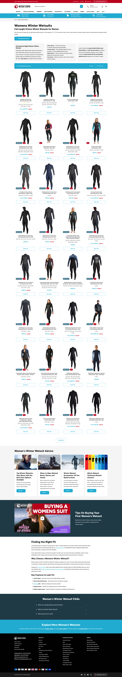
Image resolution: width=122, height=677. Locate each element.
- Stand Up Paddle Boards (44, 656)
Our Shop (40, 642)
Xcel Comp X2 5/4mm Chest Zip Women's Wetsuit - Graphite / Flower (26, 192)
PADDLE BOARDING (48, 11)
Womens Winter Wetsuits (23, 19)
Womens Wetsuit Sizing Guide (93, 646)
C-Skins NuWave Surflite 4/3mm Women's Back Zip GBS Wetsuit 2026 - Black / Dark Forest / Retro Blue (73, 237)
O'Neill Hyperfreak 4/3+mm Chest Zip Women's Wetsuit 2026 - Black (25, 147)
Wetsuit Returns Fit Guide (68, 648)
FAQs (64, 642)
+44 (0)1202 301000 (24, 655)
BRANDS (82, 11)
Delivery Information (67, 644)
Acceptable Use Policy (67, 662)
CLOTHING (75, 11)
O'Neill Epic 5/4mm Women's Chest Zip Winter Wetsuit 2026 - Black (72, 419)
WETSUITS (18, 11)
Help (83, 1)
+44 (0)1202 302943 (26, 653)
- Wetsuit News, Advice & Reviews (45, 650)
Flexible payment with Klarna (68, 652)
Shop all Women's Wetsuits (23, 38)
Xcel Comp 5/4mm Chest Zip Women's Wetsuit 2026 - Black (96, 192)
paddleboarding (48, 569)
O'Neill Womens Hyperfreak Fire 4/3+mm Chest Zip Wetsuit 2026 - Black (73, 374)
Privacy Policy (65, 658)
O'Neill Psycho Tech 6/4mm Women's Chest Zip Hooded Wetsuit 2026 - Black (96, 236)
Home (15, 19)
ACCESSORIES (67, 11)
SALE (103, 11)
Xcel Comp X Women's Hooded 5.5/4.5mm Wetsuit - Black (49, 419)
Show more (61, 440)
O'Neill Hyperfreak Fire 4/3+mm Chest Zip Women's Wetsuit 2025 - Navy (49, 192)
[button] (106, 6)
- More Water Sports (43, 658)
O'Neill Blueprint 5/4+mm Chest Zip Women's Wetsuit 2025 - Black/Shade (25, 328)
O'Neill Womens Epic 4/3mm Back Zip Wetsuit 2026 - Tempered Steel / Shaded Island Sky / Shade (25, 420)
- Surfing (40, 652)
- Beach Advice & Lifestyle (44, 660)
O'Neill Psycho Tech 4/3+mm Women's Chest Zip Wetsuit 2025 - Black (25, 283)
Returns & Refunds (66, 646)
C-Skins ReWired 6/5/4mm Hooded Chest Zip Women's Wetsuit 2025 (96, 328)
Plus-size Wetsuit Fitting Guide (93, 648)
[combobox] (58, 6)
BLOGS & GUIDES (90, 11)
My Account (89, 1)
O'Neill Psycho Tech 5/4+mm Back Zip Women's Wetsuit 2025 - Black (49, 236)
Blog (39, 648)
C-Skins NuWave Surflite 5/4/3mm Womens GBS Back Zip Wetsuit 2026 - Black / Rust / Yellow (49, 283)
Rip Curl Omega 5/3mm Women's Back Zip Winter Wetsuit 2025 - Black (49, 328)
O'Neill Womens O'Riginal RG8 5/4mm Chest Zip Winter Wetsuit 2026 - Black (96, 419)
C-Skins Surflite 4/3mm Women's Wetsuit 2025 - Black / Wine (49, 147)
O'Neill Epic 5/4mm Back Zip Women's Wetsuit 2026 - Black (25, 100)
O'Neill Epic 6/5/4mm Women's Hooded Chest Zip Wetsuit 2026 (96, 100)
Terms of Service (66, 654)
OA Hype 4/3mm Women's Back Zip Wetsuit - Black (96, 147)
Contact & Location (42, 644)
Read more (20, 490)
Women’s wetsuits (60, 547)
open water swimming (59, 569)
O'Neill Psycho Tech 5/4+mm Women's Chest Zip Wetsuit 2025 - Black (72, 192)
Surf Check (76, 1)
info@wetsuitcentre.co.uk (22, 657)
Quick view (25, 112)
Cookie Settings (66, 660)
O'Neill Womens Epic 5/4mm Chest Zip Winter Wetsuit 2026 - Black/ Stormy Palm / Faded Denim (73, 283)
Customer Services (67, 640)
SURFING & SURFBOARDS (28, 11)
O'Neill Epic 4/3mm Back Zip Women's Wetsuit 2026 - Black (49, 100)
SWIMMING (39, 11)
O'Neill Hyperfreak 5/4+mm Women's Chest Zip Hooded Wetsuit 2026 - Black (25, 236)
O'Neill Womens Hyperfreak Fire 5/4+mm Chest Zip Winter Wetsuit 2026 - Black (73, 328)
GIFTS (98, 11)
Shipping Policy (66, 656)
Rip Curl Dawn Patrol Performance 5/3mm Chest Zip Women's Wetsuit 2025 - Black (49, 374)
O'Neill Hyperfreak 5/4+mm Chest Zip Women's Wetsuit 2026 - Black (72, 147)
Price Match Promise (67, 650)
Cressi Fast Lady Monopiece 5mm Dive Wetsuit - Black (72, 100)
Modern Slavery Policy (67, 664)
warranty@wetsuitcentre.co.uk (25, 659)
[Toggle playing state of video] (42, 518)
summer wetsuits (41, 567)
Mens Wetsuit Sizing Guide (92, 644)
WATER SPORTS (58, 11)
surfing (42, 569)
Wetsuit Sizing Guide (91, 642)
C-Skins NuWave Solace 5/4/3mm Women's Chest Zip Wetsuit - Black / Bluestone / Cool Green (25, 374)
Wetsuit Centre (19, 674)
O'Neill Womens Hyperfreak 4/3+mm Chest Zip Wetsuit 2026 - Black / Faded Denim (96, 374)
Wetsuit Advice (90, 640)
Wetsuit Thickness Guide (92, 650)
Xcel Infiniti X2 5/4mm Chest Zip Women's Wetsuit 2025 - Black (96, 283)
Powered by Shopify (26, 674)
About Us (40, 640)
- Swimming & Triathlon (43, 654)
